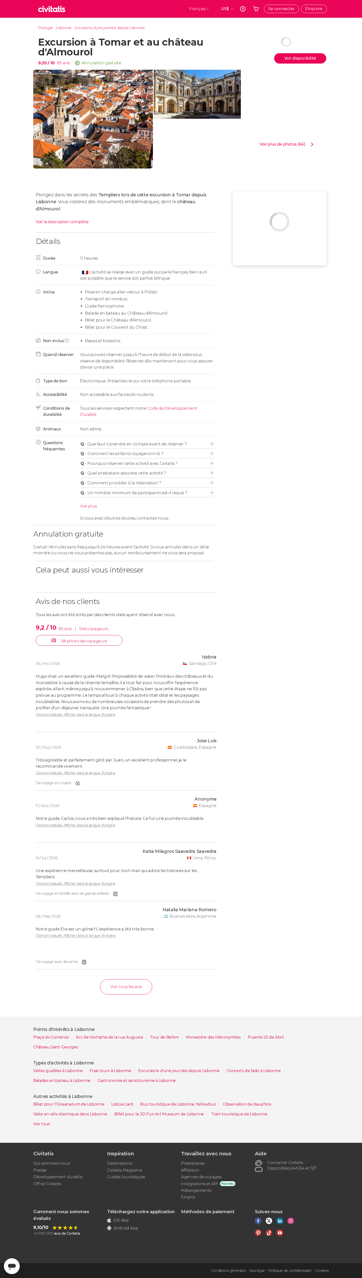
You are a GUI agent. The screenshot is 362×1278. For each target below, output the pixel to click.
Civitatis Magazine (124, 1170)
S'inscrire (314, 8)
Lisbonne (63, 28)
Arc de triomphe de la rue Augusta (110, 1037)
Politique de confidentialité (290, 1270)
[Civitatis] (51, 9)
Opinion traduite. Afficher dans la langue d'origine (75, 714)
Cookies (322, 1270)
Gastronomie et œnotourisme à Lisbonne (137, 1080)
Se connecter (281, 8)
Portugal (45, 28)
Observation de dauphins (247, 1104)
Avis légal (256, 1270)
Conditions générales (228, 1270)
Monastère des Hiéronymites (214, 1037)
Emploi (188, 1197)
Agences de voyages (201, 1177)
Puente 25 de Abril (266, 1037)
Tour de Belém (165, 1037)
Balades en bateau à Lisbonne (62, 1080)
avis (66, 63)
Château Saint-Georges (55, 1047)
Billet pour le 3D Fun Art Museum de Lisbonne (159, 1114)
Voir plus (88, 506)
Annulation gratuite (101, 63)
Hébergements (196, 1190)
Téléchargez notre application (141, 1211)
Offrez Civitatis (47, 1183)
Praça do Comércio (51, 1037)
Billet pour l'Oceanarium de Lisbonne (69, 1104)
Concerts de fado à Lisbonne (254, 1070)
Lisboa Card (122, 1104)
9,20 (46, 63)
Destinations (119, 1163)
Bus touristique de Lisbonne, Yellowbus (178, 1104)
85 (59, 63)
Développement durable (57, 1177)
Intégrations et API (199, 1183)
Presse (39, 1170)
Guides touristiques (126, 1177)
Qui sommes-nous (51, 1163)
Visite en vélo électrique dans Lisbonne (70, 1114)
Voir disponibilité (300, 58)
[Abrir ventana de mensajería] (12, 1266)
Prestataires (192, 1163)
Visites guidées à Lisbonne (58, 1070)
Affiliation (190, 1170)
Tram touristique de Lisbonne (239, 1114)
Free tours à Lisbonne (111, 1070)
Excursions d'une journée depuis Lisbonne (110, 28)
